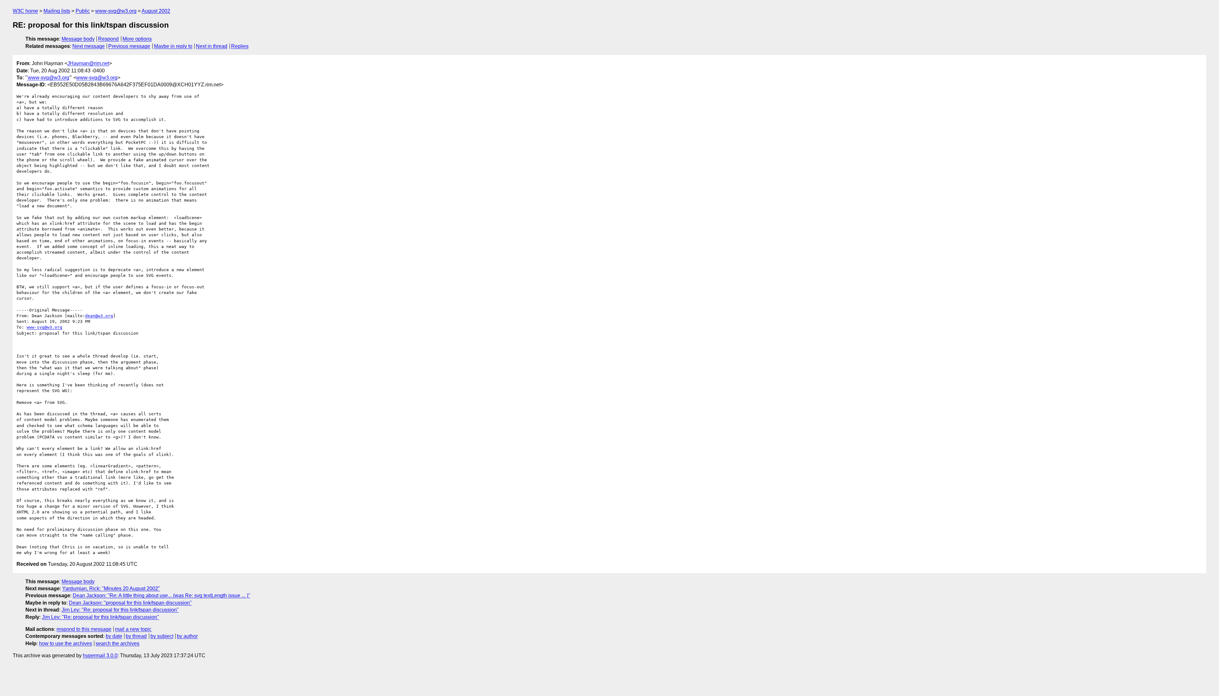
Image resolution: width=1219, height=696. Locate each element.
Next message (88, 46)
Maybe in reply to (173, 46)
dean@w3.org (99, 315)
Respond (108, 39)
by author (187, 636)
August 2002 (156, 11)
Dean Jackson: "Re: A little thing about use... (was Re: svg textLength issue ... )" (161, 595)
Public (83, 11)
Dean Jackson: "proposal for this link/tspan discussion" (130, 603)
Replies (240, 46)
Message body (78, 39)
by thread (136, 636)
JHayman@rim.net (88, 63)
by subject (161, 636)
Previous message (129, 46)
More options (137, 39)
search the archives (117, 643)
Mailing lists (56, 11)
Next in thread (211, 46)
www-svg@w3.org (116, 11)
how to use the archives (65, 643)
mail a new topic (133, 629)
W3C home (25, 11)
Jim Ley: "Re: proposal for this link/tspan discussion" (120, 609)
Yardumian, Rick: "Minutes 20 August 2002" (111, 588)
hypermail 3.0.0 (100, 655)
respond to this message (84, 629)
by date (114, 636)
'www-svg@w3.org (48, 77)
